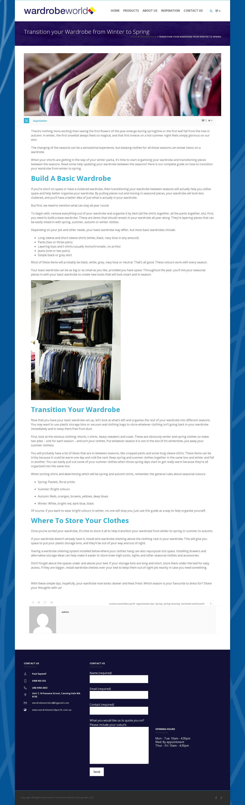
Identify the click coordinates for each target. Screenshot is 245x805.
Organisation (148, 36)
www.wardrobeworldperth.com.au (51, 709)
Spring (158, 603)
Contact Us (193, 11)
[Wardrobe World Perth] (60, 11)
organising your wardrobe (155, 160)
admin (65, 612)
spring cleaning (171, 603)
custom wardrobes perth (122, 603)
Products (131, 11)
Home (115, 11)
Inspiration (170, 11)
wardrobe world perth (192, 603)
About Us (150, 11)
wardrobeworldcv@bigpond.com (50, 702)
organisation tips (145, 603)
